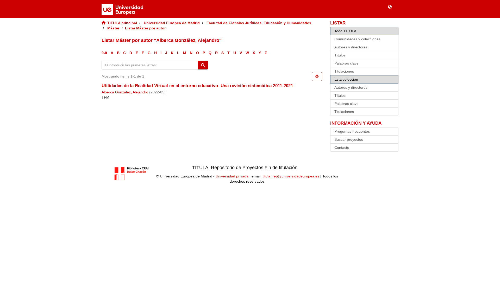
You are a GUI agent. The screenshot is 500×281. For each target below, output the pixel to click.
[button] (390, 6)
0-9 (104, 53)
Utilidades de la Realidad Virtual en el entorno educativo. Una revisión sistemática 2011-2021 (197, 85)
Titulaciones (344, 71)
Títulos (340, 55)
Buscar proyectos (348, 139)
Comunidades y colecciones (357, 39)
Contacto (341, 147)
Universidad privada (232, 176)
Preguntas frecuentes (352, 131)
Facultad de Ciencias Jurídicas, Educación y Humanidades (259, 23)
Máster (113, 28)
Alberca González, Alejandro (125, 92)
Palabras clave (346, 63)
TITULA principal (122, 23)
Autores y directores (350, 47)
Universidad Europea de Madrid (172, 23)
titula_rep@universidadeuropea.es (290, 176)
